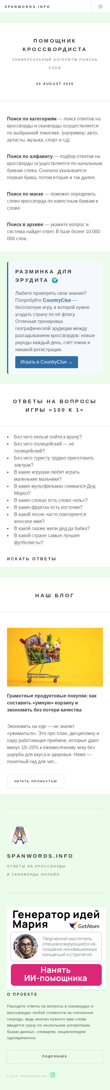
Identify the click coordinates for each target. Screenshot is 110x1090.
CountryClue (57, 300)
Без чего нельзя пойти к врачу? (48, 436)
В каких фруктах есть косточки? (48, 507)
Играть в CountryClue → (47, 361)
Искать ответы (32, 558)
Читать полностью (35, 781)
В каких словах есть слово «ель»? (51, 500)
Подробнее (55, 1056)
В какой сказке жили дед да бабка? (52, 528)
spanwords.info (28, 7)
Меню (100, 6)
